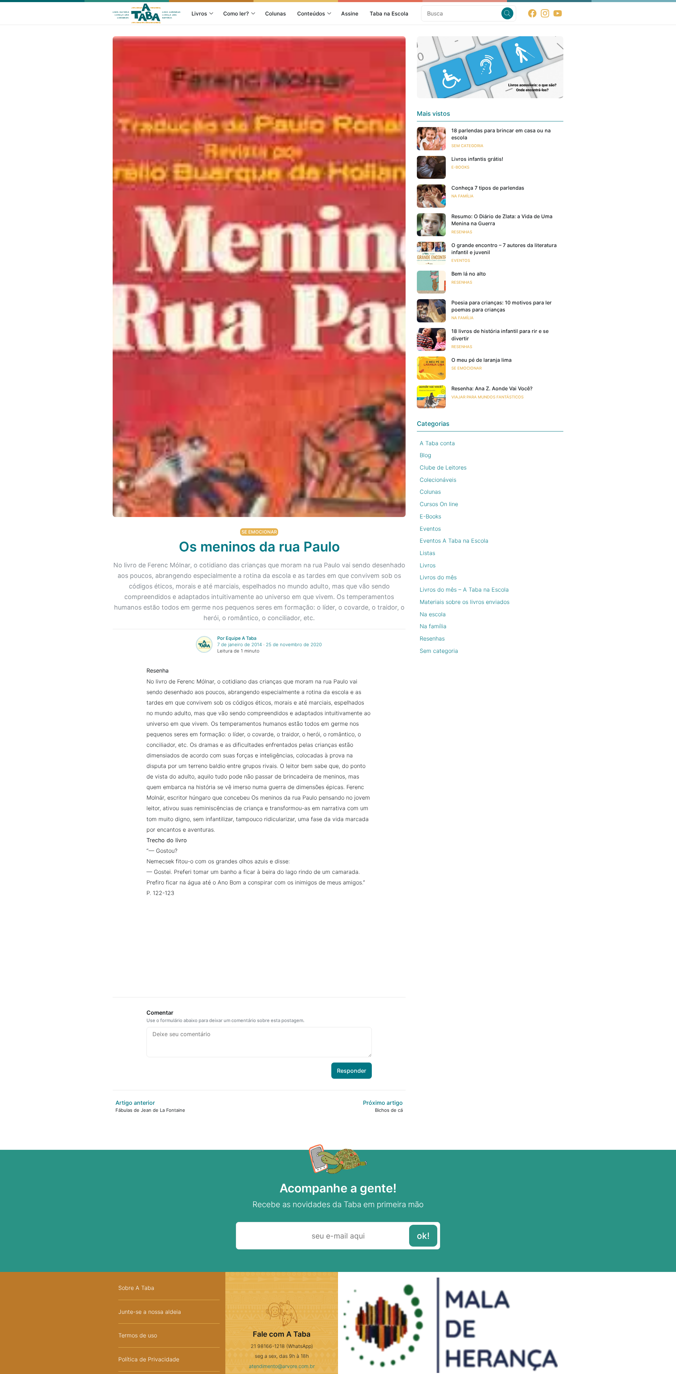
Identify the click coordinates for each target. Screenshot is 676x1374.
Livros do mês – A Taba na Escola (464, 589)
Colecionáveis (438, 479)
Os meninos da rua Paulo (259, 546)
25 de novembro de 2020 (294, 644)
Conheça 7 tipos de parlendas (487, 188)
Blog (425, 455)
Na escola (433, 614)
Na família (462, 196)
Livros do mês (438, 577)
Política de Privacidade (148, 1359)
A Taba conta (437, 443)
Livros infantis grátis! (477, 159)
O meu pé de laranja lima (481, 360)
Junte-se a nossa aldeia (149, 1311)
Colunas (275, 13)
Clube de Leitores (443, 467)
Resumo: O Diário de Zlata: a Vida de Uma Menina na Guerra (501, 220)
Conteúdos (311, 13)
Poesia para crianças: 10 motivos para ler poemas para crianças (501, 306)
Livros (199, 13)
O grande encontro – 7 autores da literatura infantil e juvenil (504, 248)
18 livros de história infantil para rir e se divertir (500, 334)
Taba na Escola (389, 13)
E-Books (460, 167)
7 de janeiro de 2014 (239, 644)
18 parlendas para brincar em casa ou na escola (501, 133)
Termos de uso (137, 1335)
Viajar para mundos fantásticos (487, 397)
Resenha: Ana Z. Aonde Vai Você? (492, 389)
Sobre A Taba (136, 1287)
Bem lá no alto (468, 274)
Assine (349, 13)
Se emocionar (259, 532)
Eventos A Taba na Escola (454, 540)
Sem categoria (467, 145)
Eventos (460, 260)
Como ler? (236, 13)
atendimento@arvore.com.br (282, 1366)
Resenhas (461, 231)
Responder (351, 1070)
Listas (427, 552)
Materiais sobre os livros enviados (464, 601)
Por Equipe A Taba (236, 638)
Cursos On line (439, 504)
